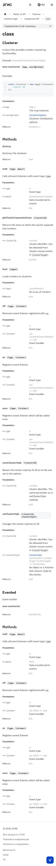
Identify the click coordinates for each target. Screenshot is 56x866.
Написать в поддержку (16, 843)
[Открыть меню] (52, 5)
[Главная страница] (5, 14)
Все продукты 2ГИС (14, 834)
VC (4, 859)
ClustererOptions (37, 115)
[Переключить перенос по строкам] (44, 84)
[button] (41, 5)
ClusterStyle (35, 555)
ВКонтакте (9, 849)
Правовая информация (16, 839)
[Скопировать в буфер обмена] (49, 84)
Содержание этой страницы (20, 26)
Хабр (6, 854)
